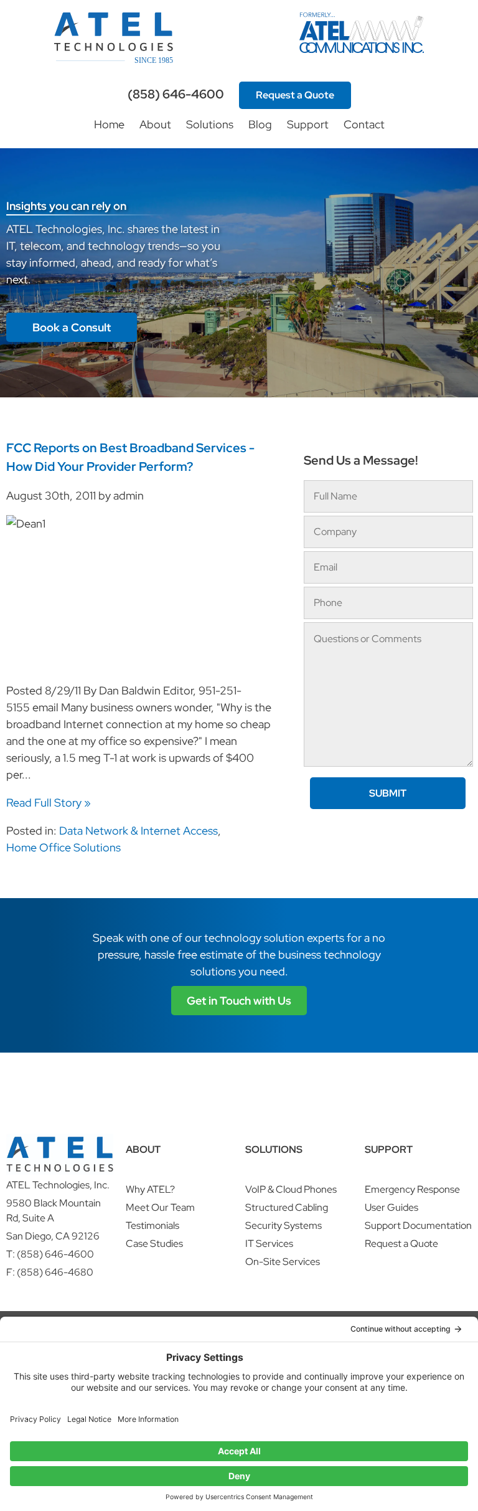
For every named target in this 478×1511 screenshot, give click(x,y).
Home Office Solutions (63, 847)
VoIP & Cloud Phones (291, 1189)
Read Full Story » (48, 802)
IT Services (269, 1243)
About (155, 124)
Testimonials (152, 1225)
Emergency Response (412, 1189)
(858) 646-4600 (176, 94)
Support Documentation (418, 1225)
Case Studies (154, 1243)
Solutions (209, 124)
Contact (364, 124)
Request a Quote (295, 95)
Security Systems (283, 1225)
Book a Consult (71, 327)
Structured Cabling (286, 1207)
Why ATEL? (150, 1189)
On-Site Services (282, 1261)
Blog (260, 124)
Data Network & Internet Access (138, 830)
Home (109, 124)
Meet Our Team (160, 1207)
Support (308, 124)
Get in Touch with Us (239, 1000)
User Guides (391, 1207)
